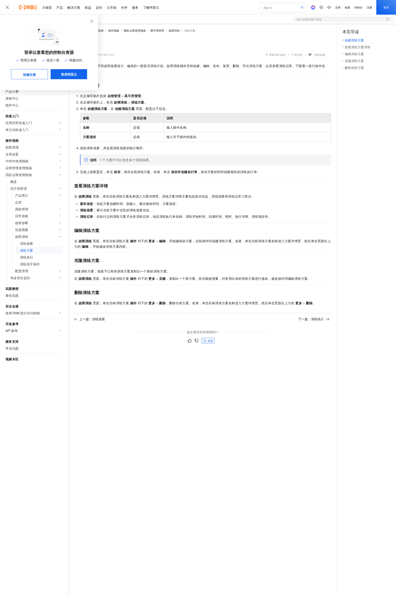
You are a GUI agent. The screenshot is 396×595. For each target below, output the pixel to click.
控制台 (358, 7)
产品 (59, 7)
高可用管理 (157, 30)
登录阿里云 (69, 74)
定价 (99, 7)
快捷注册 (29, 74)
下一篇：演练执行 (311, 319)
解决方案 (73, 7)
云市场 (111, 7)
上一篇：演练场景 (92, 319)
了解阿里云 (151, 7)
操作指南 (113, 30)
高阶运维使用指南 (135, 30)
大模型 (47, 7)
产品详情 (297, 55)
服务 (135, 7)
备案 (347, 7)
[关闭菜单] (7, 7)
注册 (369, 7)
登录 (386, 7)
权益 (88, 7)
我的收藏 (319, 55)
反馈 (210, 340)
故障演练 (174, 30)
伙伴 (124, 7)
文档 (338, 7)
